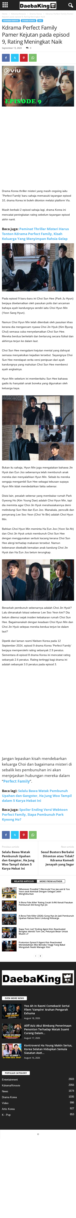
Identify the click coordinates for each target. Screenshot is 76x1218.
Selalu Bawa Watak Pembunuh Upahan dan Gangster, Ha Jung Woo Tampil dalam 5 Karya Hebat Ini (37, 795)
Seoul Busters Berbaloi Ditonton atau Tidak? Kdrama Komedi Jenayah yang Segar (57, 858)
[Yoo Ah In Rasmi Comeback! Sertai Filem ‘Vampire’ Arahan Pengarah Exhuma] (11, 1011)
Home (4, 13)
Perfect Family (16, 781)
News (5, 1091)
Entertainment (10, 1079)
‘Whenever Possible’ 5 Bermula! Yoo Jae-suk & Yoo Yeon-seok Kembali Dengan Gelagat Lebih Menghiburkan (44, 891)
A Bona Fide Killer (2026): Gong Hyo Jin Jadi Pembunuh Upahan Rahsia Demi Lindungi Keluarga (46, 917)
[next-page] (40, 956)
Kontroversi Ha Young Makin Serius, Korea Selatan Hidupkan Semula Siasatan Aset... (48, 1049)
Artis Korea (8, 1109)
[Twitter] (15, 58)
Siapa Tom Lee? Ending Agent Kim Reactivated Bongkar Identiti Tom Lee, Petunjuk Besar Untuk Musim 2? (43, 931)
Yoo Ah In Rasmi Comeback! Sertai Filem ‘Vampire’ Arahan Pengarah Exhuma (47, 1009)
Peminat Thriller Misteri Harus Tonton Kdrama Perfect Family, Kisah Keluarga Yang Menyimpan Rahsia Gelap (35, 234)
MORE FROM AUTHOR (51, 881)
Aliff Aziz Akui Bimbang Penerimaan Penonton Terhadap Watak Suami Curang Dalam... (47, 1029)
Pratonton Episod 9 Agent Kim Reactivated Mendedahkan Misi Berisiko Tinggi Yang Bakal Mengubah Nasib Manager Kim (42, 945)
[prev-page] (36, 956)
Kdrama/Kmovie (18, 13)
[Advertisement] (38, 149)
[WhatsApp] (33, 58)
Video (5, 1103)
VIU (40, 20)
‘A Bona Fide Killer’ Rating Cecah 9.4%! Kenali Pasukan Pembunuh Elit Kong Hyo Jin (46, 903)
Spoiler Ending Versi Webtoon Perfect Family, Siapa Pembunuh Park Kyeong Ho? (35, 814)
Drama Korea (36, 13)
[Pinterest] (24, 58)
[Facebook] (6, 58)
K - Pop (6, 1114)
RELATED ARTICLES (24, 881)
